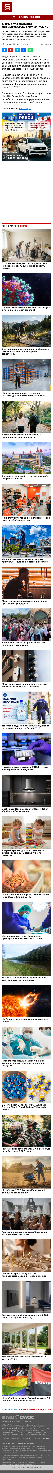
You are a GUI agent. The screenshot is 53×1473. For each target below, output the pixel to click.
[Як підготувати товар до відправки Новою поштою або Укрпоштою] (26, 500)
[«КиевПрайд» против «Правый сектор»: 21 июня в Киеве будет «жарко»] (26, 1380)
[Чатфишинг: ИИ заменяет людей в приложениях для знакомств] (26, 417)
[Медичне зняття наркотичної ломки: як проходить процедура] (26, 583)
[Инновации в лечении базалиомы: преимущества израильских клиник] (26, 918)
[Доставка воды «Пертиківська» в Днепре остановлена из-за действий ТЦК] (26, 708)
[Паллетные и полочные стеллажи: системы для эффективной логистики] (26, 375)
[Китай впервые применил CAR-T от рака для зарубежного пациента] (26, 749)
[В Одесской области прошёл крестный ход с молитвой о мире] (26, 624)
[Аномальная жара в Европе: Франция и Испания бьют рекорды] (26, 1214)
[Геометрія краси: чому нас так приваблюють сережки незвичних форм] (26, 1255)
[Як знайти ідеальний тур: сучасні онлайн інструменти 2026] (26, 458)
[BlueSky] (4, 50)
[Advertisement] (26, 191)
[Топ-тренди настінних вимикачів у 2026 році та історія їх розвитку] (26, 1297)
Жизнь (18, 44)
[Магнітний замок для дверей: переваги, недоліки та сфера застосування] (26, 666)
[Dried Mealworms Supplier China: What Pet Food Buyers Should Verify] (26, 876)
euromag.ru (25, 108)
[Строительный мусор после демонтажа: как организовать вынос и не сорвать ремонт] (26, 245)
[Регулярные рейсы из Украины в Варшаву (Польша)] (26, 137)
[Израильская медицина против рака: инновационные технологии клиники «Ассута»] (26, 1043)
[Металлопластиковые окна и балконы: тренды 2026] (26, 1339)
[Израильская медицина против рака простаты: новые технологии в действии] (26, 541)
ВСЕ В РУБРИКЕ (28, 1409)
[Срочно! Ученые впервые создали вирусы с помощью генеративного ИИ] (26, 289)
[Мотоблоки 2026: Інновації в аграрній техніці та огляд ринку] (26, 1172)
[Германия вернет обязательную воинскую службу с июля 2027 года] (26, 1131)
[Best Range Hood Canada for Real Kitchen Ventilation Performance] (26, 791)
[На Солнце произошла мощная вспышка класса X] (26, 1001)
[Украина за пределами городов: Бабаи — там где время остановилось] (26, 960)
